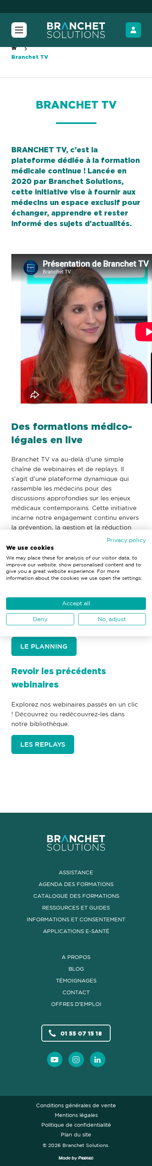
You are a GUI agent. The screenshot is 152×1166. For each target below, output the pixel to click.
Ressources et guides (76, 907)
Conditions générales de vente (76, 1105)
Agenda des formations (76, 884)
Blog (76, 969)
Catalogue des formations (76, 896)
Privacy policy (126, 540)
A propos (76, 957)
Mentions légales (76, 1115)
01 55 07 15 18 (81, 1033)
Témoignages (76, 980)
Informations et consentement (76, 919)
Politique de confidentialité (76, 1125)
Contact (76, 992)
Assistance (76, 872)
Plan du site (76, 1134)
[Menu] (19, 30)
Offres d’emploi (76, 1004)
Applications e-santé (76, 931)
